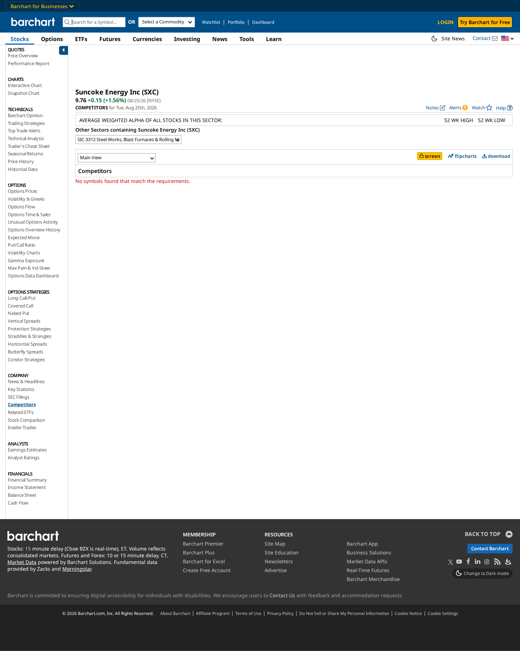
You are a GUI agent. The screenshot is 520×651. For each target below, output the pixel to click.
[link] (504, 107)
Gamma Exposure (26, 260)
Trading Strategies (26, 123)
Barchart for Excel (204, 561)
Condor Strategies (26, 359)
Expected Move (23, 237)
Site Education (282, 552)
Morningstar (76, 568)
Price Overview (23, 55)
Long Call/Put (21, 298)
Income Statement (27, 487)
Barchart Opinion (25, 115)
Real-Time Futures (368, 570)
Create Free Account (207, 570)
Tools (246, 39)
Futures (110, 39)
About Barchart (175, 613)
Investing (187, 39)
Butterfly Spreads (25, 351)
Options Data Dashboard (33, 275)
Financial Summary (27, 480)
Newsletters (279, 561)
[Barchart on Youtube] (459, 562)
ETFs (81, 39)
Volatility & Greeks (26, 199)
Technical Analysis (26, 138)
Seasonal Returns (25, 153)
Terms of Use (248, 613)
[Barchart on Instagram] (487, 562)
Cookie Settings (443, 613)
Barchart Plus (199, 552)
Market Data (21, 562)
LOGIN (445, 22)
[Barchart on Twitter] (450, 562)
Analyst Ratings (23, 457)
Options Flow (21, 206)
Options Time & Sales (29, 214)
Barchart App (362, 543)
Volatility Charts (24, 252)
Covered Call (20, 306)
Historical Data (22, 169)
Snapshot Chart (24, 93)
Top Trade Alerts (24, 130)
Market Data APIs (367, 561)
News (219, 39)
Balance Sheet (22, 495)
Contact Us (282, 595)
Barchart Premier (203, 543)
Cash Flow (18, 503)
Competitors (22, 404)
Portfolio (236, 22)
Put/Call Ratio (21, 245)
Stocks (20, 39)
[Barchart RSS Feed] (497, 562)
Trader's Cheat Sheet (29, 146)
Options (52, 39)
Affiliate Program (213, 613)
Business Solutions (369, 552)
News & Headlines (26, 381)
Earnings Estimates (27, 450)
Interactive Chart (25, 85)
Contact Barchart (490, 548)
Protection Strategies (29, 329)
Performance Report (28, 63)
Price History (21, 161)
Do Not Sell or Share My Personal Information (344, 613)
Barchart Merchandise (373, 579)
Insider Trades (22, 427)
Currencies (147, 39)
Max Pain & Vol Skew (29, 268)
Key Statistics (21, 389)
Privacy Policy (280, 613)
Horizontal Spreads (27, 344)
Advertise (276, 570)
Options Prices (22, 191)
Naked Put (18, 313)
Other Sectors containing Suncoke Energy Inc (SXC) (137, 129)
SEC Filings (18, 397)
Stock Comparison (26, 420)
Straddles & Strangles (29, 336)
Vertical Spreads (24, 321)
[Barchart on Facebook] (468, 562)
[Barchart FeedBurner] (507, 562)
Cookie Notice (408, 613)
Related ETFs (21, 412)
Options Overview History (34, 229)
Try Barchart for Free (485, 22)
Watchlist (211, 22)
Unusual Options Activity (33, 222)
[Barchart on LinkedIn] (477, 562)
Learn (274, 39)
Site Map (275, 543)
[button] (508, 38)
